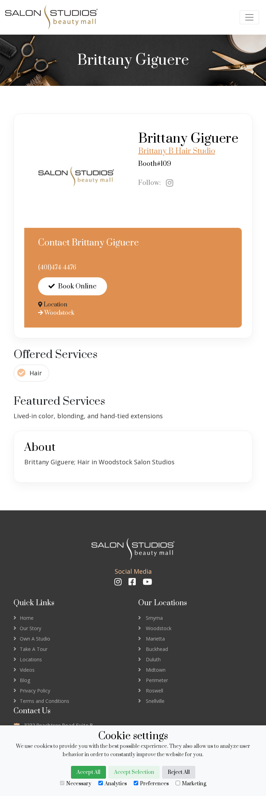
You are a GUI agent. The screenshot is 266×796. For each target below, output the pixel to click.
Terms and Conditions (44, 701)
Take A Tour (33, 649)
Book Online (77, 286)
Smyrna (154, 618)
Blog (25, 680)
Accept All (88, 772)
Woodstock (58, 313)
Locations (31, 659)
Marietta (155, 638)
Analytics (116, 783)
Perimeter (157, 680)
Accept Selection (134, 772)
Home (27, 618)
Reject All (179, 772)
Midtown (156, 670)
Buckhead (157, 649)
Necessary (78, 783)
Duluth (153, 659)
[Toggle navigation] (249, 17)
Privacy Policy (35, 690)
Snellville (155, 701)
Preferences (154, 783)
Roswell (154, 690)
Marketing (194, 783)
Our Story (30, 628)
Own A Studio (35, 638)
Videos (27, 670)
